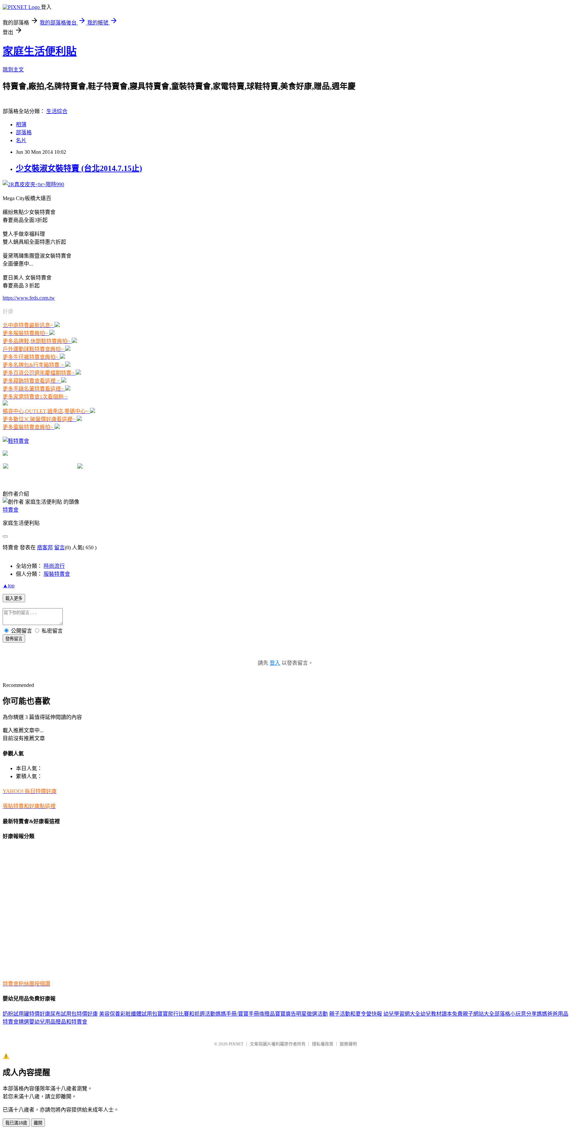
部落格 (24, 132)
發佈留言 (13, 638)
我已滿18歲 (16, 1122)
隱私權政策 (322, 1043)
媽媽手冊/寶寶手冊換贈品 (245, 1014)
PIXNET (236, 1043)
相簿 (21, 124)
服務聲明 (348, 1043)
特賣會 (11, 510)
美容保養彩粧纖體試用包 (128, 1014)
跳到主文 (13, 69)
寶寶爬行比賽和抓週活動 (186, 1014)
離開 (38, 1122)
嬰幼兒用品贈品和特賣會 (58, 1022)
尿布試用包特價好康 (74, 1014)
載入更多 (13, 598)
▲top (9, 585)
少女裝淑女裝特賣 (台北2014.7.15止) (79, 168)
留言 (59, 547)
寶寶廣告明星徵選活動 (301, 1014)
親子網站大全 (478, 1014)
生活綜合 (56, 111)
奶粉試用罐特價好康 (26, 1014)
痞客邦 (45, 547)
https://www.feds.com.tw (29, 298)
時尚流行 (54, 566)
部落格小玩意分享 (515, 1014)
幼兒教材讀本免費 (441, 1014)
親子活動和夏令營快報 (355, 1014)
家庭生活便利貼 (40, 51)
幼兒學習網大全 (401, 1014)
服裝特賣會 (57, 574)
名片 (21, 140)
